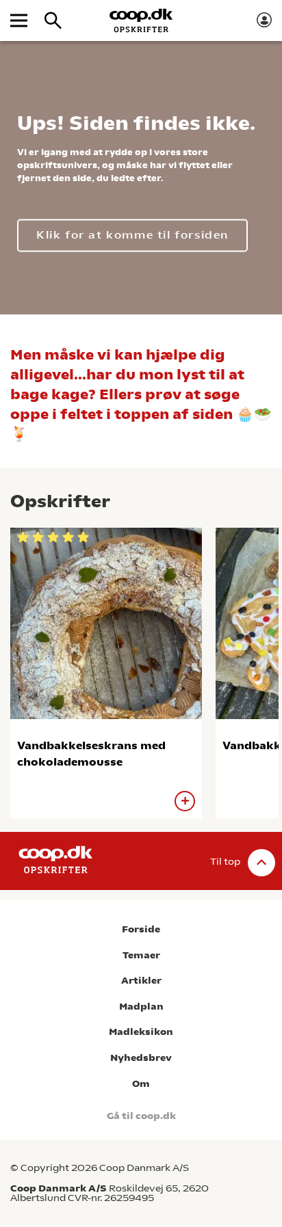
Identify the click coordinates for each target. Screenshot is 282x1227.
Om (141, 1084)
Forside (141, 929)
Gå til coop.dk (141, 1116)
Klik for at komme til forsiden (132, 235)
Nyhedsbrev (141, 1058)
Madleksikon (141, 1032)
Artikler (141, 980)
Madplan (141, 1006)
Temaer (141, 955)
